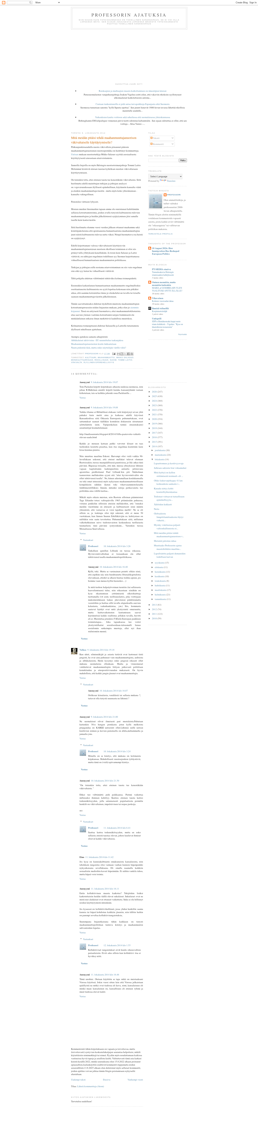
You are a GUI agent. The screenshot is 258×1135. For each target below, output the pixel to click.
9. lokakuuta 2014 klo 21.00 (104, 716)
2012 (154, 609)
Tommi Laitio (125, 360)
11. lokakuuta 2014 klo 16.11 (105, 888)
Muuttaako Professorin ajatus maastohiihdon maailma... (168, 547)
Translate (171, 180)
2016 (154, 437)
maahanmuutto (106, 357)
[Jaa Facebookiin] (128, 354)
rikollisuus (101, 360)
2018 (154, 428)
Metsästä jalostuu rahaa (165, 540)
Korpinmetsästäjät (159, 311)
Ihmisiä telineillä (160, 308)
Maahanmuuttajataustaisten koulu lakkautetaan (93, 343)
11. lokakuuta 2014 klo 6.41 (117, 827)
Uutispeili (156, 318)
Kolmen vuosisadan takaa (162, 301)
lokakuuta (160, 459)
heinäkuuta (160, 571)
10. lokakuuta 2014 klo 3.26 (117, 546)
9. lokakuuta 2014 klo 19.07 (104, 382)
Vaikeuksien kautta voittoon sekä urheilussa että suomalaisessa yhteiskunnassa (132, 117)
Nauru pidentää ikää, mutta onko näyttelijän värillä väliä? (98, 347)
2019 (154, 423)
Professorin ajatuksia (129, 15)
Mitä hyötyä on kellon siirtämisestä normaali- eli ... (168, 474)
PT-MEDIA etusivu (161, 269)
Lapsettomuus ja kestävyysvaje (169, 463)
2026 (154, 391)
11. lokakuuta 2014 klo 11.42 (99, 857)
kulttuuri (90, 357)
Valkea (83, 649)
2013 (154, 604)
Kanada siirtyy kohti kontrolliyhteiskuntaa (165, 490)
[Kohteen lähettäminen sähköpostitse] (118, 354)
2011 (154, 613)
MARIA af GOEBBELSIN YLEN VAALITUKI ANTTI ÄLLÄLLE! (167, 289)
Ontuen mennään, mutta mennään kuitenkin (164, 283)
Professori (93, 546)
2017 (154, 432)
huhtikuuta (160, 585)
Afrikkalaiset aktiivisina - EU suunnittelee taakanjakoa (97, 340)
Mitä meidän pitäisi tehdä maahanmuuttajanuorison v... (169, 534)
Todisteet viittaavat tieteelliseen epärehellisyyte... (169, 498)
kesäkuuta (160, 576)
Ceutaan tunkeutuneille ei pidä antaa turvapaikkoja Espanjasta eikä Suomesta (133, 104)
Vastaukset (88, 540)
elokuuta (159, 567)
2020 (154, 419)
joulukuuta (160, 450)
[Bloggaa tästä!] (122, 354)
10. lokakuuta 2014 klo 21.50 (105, 780)
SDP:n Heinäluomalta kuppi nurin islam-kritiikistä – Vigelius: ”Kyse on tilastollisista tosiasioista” (167, 324)
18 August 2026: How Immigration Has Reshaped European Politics (165, 250)
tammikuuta (161, 599)
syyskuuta (160, 562)
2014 (154, 446)
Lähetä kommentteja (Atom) (90, 1086)
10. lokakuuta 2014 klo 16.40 (114, 566)
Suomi (113, 360)
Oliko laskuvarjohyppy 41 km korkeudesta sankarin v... (168, 482)
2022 (154, 409)
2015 (154, 441)
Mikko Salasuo (125, 357)
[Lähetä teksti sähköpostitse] (114, 354)
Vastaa (83, 397)
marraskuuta (161, 454)
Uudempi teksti (78, 1079)
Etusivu (106, 1079)
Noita (156, 509)
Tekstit (156, 138)
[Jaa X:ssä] (125, 354)
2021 (154, 414)
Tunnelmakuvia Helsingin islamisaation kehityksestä (163, 273)
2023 (154, 405)
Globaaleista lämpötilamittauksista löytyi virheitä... (168, 517)
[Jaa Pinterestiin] (132, 354)
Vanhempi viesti (135, 1079)
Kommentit (158, 144)
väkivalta (76, 362)
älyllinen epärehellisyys (99, 362)
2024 (154, 400)
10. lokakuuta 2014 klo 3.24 (117, 751)
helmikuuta (160, 594)
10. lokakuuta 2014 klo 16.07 (114, 690)
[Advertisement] (129, 55)
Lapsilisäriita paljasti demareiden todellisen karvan (170, 555)
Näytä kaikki (182, 334)
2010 (154, 618)
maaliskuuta (161, 590)
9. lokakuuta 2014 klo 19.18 (100, 649)
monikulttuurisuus (82, 360)
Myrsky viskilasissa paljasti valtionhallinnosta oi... (167, 526)
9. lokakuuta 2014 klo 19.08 (104, 407)
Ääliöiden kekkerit (163, 504)
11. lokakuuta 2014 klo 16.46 (105, 974)
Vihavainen (157, 298)
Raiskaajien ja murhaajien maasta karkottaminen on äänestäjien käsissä (132, 90)
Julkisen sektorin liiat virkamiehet (170, 467)
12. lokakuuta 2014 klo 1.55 (117, 945)
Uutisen (74, 154)
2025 (154, 396)
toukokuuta (160, 580)
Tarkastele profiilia (160, 234)
